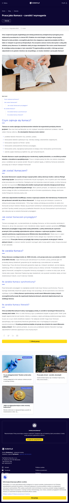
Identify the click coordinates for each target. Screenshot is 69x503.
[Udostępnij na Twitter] (8, 336)
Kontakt (7, 467)
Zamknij (27, 494)
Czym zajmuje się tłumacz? (11, 99)
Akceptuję (34, 498)
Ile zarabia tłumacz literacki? (15, 115)
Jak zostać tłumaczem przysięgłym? (17, 105)
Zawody (16, 11)
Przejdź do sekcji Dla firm (34, 439)
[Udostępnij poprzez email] (17, 336)
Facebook (7, 470)
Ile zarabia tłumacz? (9, 108)
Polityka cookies (40, 467)
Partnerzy (38, 473)
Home (3, 11)
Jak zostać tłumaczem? (10, 102)
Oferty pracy (35, 341)
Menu (5, 3)
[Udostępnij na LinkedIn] (13, 336)
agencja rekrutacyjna (25, 454)
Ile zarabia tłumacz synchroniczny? (17, 111)
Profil (63, 3)
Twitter (6, 473)
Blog (9, 11)
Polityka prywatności (41, 470)
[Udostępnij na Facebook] (4, 336)
